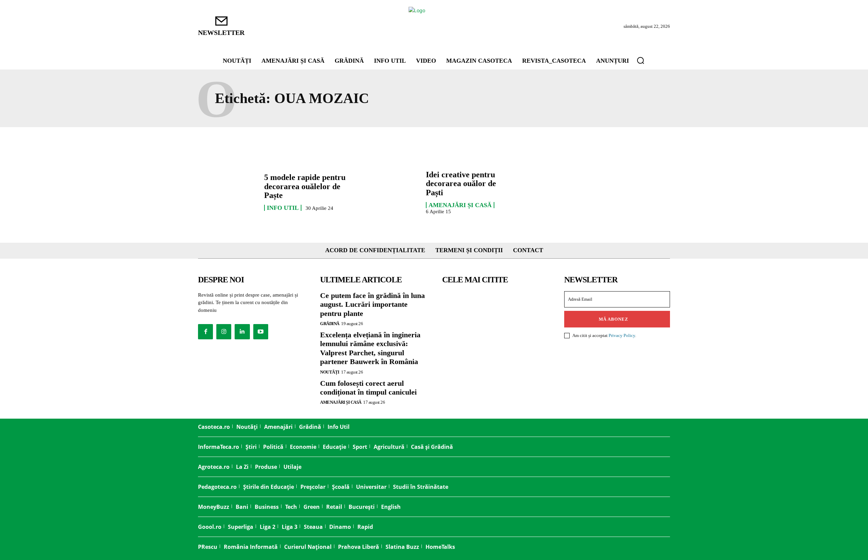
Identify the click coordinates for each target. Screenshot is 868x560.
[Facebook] (205, 331)
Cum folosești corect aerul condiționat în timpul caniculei (368, 387)
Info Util (283, 208)
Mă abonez (613, 319)
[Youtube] (260, 331)
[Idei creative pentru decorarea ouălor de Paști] (389, 192)
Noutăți (329, 372)
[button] (640, 60)
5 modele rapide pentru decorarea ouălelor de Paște (305, 186)
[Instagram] (223, 331)
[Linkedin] (242, 331)
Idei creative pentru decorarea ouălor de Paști (461, 183)
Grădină (329, 323)
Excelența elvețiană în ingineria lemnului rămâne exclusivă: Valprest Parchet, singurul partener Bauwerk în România (370, 348)
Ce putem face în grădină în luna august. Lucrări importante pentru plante (372, 304)
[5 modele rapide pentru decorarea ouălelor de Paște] (227, 192)
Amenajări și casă (460, 205)
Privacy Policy (622, 335)
